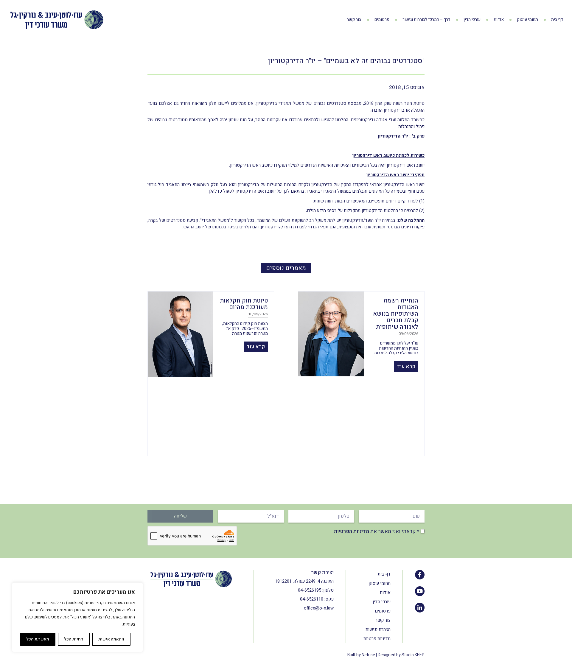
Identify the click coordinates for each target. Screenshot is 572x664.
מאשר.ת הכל (37, 639)
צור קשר (354, 19)
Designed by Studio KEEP (401, 655)
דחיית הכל (73, 639)
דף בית (557, 19)
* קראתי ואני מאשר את (376, 531)
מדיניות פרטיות (377, 638)
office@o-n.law (319, 608)
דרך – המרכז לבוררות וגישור (426, 19)
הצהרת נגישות (378, 629)
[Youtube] (420, 591)
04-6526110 (311, 599)
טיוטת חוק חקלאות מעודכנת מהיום (244, 303)
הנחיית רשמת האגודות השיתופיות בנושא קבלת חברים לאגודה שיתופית (395, 313)
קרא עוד (406, 366)
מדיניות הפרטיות (351, 531)
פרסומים (381, 19)
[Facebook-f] (420, 574)
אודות (499, 19)
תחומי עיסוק (527, 19)
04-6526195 (309, 590)
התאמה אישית (111, 639)
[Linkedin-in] (420, 607)
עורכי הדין (472, 19)
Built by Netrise (361, 655)
